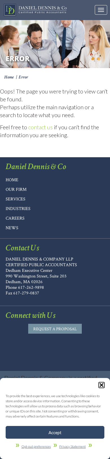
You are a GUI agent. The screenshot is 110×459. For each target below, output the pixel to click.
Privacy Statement (72, 446)
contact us (40, 127)
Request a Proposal (55, 328)
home (12, 180)
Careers (15, 218)
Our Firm (16, 189)
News (12, 228)
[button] (101, 385)
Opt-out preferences (36, 446)
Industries (18, 208)
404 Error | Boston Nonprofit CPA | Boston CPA (35, 10)
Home (9, 77)
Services (15, 199)
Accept (55, 432)
